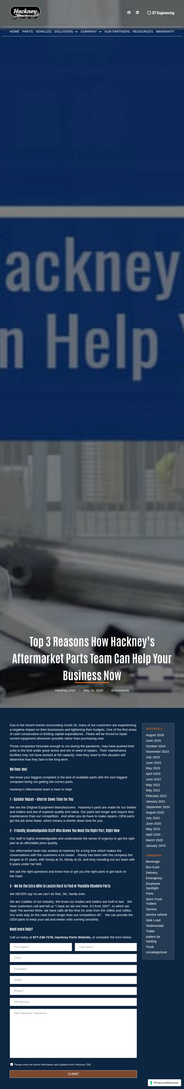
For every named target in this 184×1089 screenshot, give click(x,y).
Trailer (150, 931)
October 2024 (155, 746)
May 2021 (153, 790)
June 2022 (153, 779)
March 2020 (154, 840)
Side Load (153, 920)
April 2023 (153, 774)
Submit (73, 1074)
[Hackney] (26, 13)
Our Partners (117, 31)
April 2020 (153, 834)
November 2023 (157, 751)
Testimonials (155, 926)
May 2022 (153, 785)
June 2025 (153, 740)
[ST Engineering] (160, 12)
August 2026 (155, 735)
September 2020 (158, 807)
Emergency (154, 878)
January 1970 (155, 846)
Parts (27, 31)
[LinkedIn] (137, 13)
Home (14, 31)
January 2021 (155, 801)
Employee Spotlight (153, 886)
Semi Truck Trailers (154, 901)
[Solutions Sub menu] (76, 31)
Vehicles (44, 31)
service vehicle (156, 914)
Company (89, 31)
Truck (150, 947)
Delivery (152, 873)
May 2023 (153, 768)
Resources (143, 31)
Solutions (63, 31)
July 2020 (153, 818)
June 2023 (153, 763)
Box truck (152, 867)
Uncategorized (156, 952)
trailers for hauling (153, 939)
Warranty (165, 31)
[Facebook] (129, 13)
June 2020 (153, 823)
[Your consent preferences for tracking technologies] (164, 1082)
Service (151, 909)
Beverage (153, 861)
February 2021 (156, 796)
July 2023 (153, 757)
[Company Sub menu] (100, 31)
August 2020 (155, 812)
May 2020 (153, 829)
